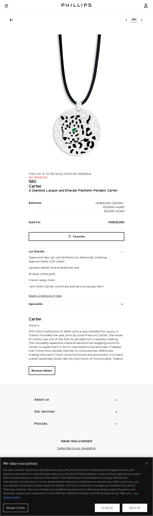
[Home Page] (76, 6)
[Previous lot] (126, 20)
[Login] (145, 5)
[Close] (146, 463)
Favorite (79, 236)
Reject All (134, 507)
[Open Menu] (9, 5)
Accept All (107, 507)
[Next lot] (141, 20)
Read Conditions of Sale (45, 296)
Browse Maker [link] (41, 370)
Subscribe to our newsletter (76, 448)
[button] (76, 96)
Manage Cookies (15, 507)
